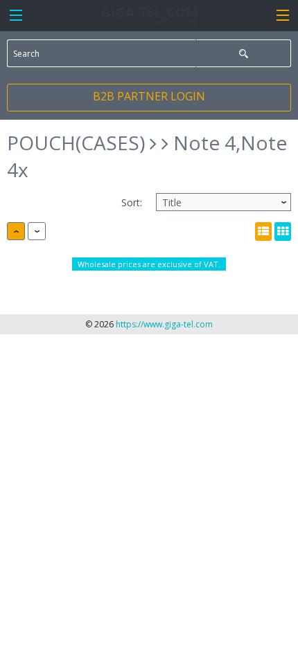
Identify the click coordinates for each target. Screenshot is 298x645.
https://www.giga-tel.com (164, 324)
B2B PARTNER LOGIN (149, 96)
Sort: (131, 202)
